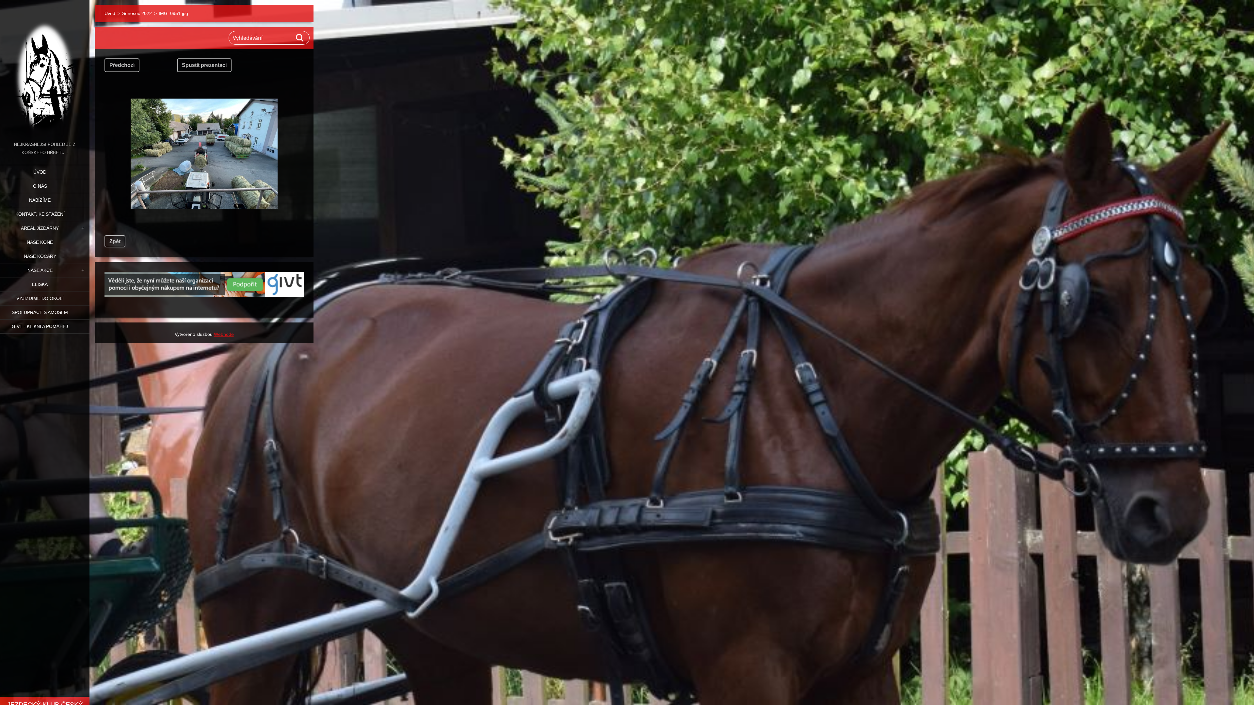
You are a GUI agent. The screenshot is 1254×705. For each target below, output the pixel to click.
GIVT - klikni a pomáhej (40, 326)
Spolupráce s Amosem (40, 312)
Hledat (300, 38)
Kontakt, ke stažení (40, 214)
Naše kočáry (40, 256)
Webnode (224, 334)
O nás (40, 186)
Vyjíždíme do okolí (40, 298)
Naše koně (40, 242)
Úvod (39, 172)
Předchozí (122, 65)
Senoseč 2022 (137, 13)
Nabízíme (40, 200)
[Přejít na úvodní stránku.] (44, 70)
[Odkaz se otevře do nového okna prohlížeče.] (204, 153)
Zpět (115, 241)
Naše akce (40, 270)
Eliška (40, 284)
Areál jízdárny (40, 228)
